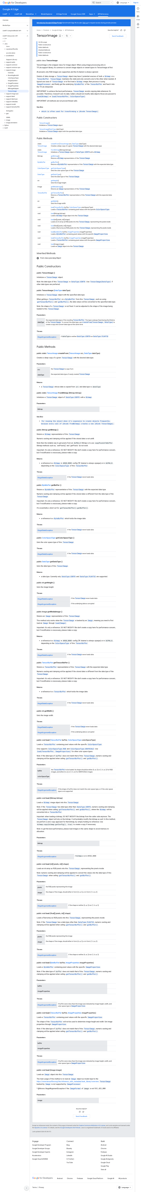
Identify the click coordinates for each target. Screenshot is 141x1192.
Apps (91, 14)
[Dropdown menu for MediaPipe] (36, 14)
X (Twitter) (70, 1159)
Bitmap (107, 76)
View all (103, 1169)
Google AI (111, 1178)
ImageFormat (75, 1088)
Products (46, 30)
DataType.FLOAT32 (100, 336)
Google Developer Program (41, 1145)
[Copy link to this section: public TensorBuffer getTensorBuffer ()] (72, 662)
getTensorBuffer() (45, 302)
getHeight (54, 180)
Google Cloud (105, 1162)
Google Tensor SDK (78, 14)
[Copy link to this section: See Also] (45, 107)
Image (61, 189)
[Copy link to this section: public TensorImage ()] (57, 273)
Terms (34, 1187)
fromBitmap (55, 150)
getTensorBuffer (57, 193)
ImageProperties (73, 232)
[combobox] (102, 3)
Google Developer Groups (41, 1148)
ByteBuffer (79, 84)
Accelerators (36, 1155)
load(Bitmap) (43, 96)
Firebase (104, 1152)
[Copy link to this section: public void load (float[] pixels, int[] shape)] (73, 913)
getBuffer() (63, 302)
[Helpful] (121, 30)
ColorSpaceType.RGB (57, 749)
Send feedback (117, 36)
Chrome (103, 1148)
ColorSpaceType (43, 168)
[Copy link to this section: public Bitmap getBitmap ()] (61, 430)
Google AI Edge (11, 9)
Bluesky (69, 1148)
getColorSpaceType (58, 168)
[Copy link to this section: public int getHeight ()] (57, 582)
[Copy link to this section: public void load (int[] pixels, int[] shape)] (71, 864)
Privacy (41, 1187)
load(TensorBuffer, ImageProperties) (54, 751)
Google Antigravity (107, 1159)
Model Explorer (46, 14)
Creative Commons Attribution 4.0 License (92, 1125)
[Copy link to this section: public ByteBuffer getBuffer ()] (64, 485)
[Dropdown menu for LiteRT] (10, 14)
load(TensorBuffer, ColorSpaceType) (68, 96)
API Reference (103, 14)
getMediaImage (56, 187)
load (52, 207)
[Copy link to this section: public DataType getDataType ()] (65, 561)
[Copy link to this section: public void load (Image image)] (64, 1070)
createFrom (55, 144)
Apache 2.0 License (41, 1127)
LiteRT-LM (18, 14)
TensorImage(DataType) (100, 282)
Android (103, 1145)
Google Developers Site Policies (70, 1127)
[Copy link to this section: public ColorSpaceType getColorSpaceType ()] (77, 538)
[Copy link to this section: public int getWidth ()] (56, 711)
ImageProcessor (43, 84)
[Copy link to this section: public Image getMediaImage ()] (65, 611)
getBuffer (54, 162)
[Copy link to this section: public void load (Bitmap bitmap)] (65, 798)
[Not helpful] (124, 30)
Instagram (70, 1152)
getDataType (55, 174)
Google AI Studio (106, 1155)
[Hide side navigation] (26, 1188)
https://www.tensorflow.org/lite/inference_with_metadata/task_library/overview (68, 1081)
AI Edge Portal (61, 14)
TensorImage (62, 76)
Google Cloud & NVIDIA (40, 1159)
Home (39, 30)
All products (123, 1178)
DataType (52, 129)
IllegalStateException (45, 478)
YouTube (70, 1162)
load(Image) (60, 623)
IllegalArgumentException (47, 337)
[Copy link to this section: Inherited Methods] (58, 253)
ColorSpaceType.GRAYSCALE (82, 749)
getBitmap (54, 156)
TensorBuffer (43, 79)
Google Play (105, 1166)
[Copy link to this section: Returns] (44, 382)
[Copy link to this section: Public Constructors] (59, 118)
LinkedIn (69, 1155)
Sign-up (85, 23)
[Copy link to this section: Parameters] (47, 315)
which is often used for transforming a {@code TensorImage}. (70, 111)
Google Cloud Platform (95, 1178)
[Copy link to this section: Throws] (44, 331)
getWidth (54, 201)
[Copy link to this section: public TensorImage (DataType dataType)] (73, 290)
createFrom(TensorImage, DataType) (97, 322)
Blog (68, 1145)
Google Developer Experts (41, 1152)
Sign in (135, 3)
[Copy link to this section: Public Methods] (54, 138)
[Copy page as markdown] (67, 36)
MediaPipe (30, 14)
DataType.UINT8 (83, 152)
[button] (13, 25)
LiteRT (5, 14)
